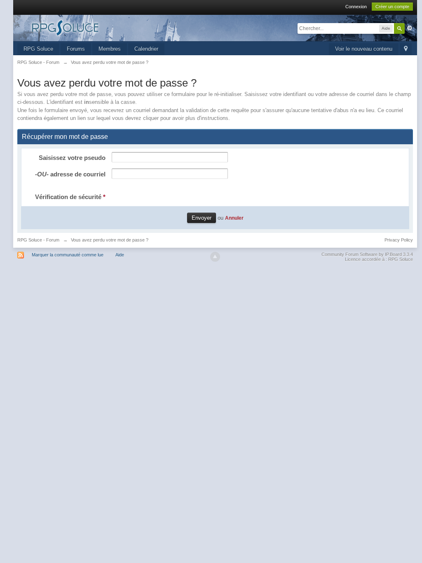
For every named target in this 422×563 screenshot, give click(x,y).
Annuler (234, 218)
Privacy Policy (398, 239)
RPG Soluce (38, 49)
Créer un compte (392, 6)
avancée (409, 28)
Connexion (356, 6)
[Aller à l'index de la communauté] (91, 27)
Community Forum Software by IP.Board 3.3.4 (367, 254)
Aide (119, 254)
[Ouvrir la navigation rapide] (406, 49)
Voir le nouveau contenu (363, 49)
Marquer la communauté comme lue (67, 254)
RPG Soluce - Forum (38, 239)
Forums (76, 49)
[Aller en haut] (215, 257)
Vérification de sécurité (70, 196)
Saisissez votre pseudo (72, 157)
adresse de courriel (70, 174)
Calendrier (146, 49)
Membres (109, 49)
